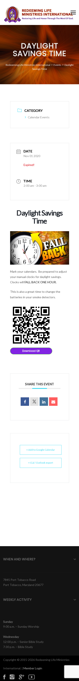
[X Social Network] (34, 401)
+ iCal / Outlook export (40, 462)
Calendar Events (39, 117)
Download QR (31, 351)
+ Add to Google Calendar (40, 449)
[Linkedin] (44, 401)
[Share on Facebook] (25, 401)
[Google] (23, 677)
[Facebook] (6, 677)
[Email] (53, 401)
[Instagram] (14, 677)
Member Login (32, 668)
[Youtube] (33, 677)
